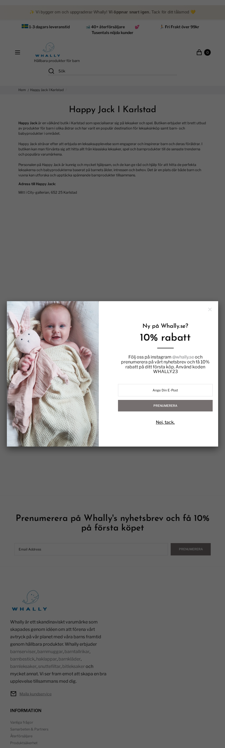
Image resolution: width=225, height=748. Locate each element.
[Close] (210, 309)
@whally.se (183, 357)
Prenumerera (165, 406)
